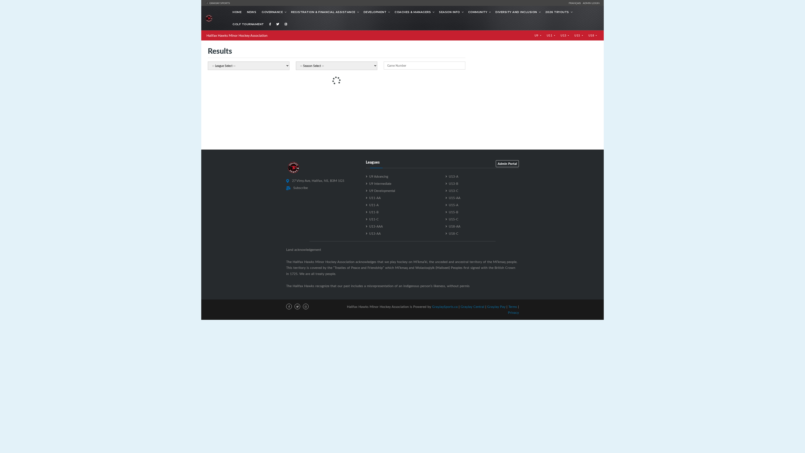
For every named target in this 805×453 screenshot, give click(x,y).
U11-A (374, 205)
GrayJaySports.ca (445, 306)
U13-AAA (376, 226)
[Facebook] (270, 24)
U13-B (453, 183)
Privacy (513, 312)
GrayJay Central (472, 306)
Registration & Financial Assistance (323, 12)
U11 (550, 35)
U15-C (453, 219)
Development (375, 12)
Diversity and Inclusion (516, 12)
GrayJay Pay (496, 306)
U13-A (453, 176)
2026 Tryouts (557, 12)
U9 (537, 35)
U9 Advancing (378, 176)
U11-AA (375, 198)
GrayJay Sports (219, 3)
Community (477, 12)
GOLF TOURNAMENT (248, 24)
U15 (577, 35)
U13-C (453, 191)
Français (575, 3)
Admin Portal (507, 163)
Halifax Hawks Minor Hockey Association (236, 35)
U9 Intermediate (380, 183)
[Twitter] (278, 24)
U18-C (453, 233)
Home (237, 12)
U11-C (374, 219)
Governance (272, 12)
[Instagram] (286, 24)
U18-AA (454, 226)
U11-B (374, 212)
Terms (512, 306)
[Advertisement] (534, 86)
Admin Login (591, 3)
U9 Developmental (382, 191)
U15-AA (454, 198)
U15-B (453, 212)
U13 (564, 35)
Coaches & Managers (413, 12)
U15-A (453, 205)
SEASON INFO (449, 12)
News (251, 12)
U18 (591, 35)
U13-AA (375, 233)
